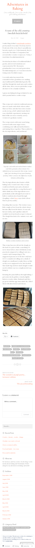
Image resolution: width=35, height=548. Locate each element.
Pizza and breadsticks (9, 453)
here (16, 198)
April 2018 (6, 495)
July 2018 (5, 483)
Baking (7, 346)
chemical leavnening (21, 346)
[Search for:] (17, 426)
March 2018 (6, 499)
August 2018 (6, 479)
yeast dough (18, 358)
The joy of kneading (24, 383)
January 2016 (6, 519)
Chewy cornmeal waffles (10, 445)
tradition (26, 355)
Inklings (6, 527)
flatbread (26, 349)
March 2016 (6, 511)
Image (22, 38)
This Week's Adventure (20, 527)
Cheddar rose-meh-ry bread (11, 441)
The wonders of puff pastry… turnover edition (14, 375)
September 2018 (7, 475)
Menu (18, 21)
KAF (12, 352)
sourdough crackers (24, 43)
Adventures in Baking (17, 6)
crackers (7, 349)
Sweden (20, 352)
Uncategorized (9, 530)
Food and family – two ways (11, 449)
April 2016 (6, 507)
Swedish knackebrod (11, 355)
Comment (26, 414)
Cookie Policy (9, 541)
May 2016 (5, 503)
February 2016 (7, 515)
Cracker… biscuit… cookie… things (13, 437)
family (16, 349)
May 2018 (5, 491)
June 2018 (5, 487)
